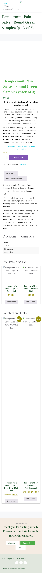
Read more (11, 302)
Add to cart (18, 158)
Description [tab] (11, 173)
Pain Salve (22, 164)
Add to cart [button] (31, 302)
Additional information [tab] (15, 178)
